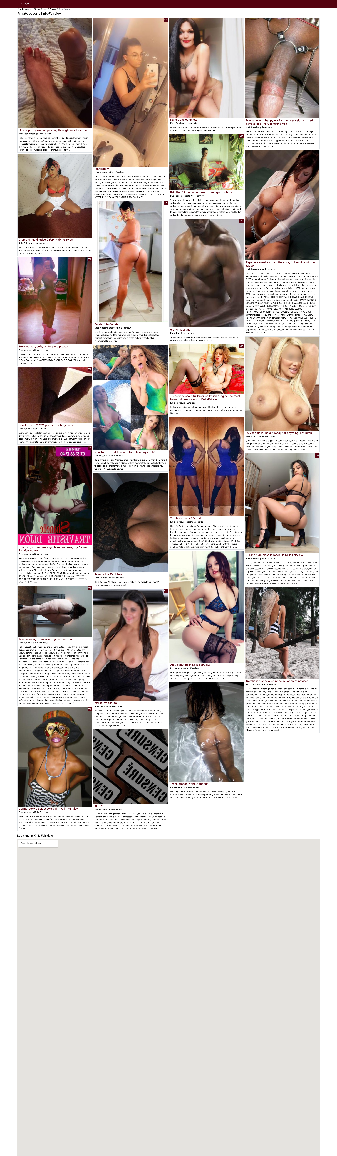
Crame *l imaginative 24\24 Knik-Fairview (46, 239)
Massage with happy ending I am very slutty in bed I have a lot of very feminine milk (280, 122)
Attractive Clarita (105, 702)
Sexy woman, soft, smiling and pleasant (44, 346)
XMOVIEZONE (23, 4)
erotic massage (180, 329)
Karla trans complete (183, 119)
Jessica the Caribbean (108, 574)
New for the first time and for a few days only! (124, 452)
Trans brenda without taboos (189, 783)
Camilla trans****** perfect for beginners (46, 425)
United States (40, 9)
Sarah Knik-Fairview (107, 324)
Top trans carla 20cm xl (185, 518)
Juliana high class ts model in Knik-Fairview (274, 555)
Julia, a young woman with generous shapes (48, 639)
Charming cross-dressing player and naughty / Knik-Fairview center (53, 549)
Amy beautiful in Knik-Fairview (190, 664)
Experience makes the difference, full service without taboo (281, 264)
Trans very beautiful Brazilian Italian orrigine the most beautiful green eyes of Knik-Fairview (205, 397)
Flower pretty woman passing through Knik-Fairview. (53, 130)
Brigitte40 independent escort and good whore (201, 192)
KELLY (98, 806)
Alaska (53, 9)
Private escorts (24, 9)
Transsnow (101, 168)
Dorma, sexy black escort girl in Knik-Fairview (49, 808)
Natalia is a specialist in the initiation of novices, (277, 681)
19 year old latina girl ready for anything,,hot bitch (279, 433)
